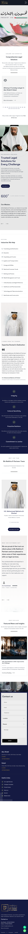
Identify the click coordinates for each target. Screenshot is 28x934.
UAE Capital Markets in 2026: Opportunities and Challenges (13, 662)
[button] (2, 94)
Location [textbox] (5, 718)
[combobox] (14, 718)
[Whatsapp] (24, 930)
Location (4, 756)
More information (5, 928)
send (9, 741)
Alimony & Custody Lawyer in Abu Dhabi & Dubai (14, 89)
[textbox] (12, 724)
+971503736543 (6, 758)
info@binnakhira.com (8, 926)
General (5, 657)
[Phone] (24, 927)
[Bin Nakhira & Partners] (4, 2)
